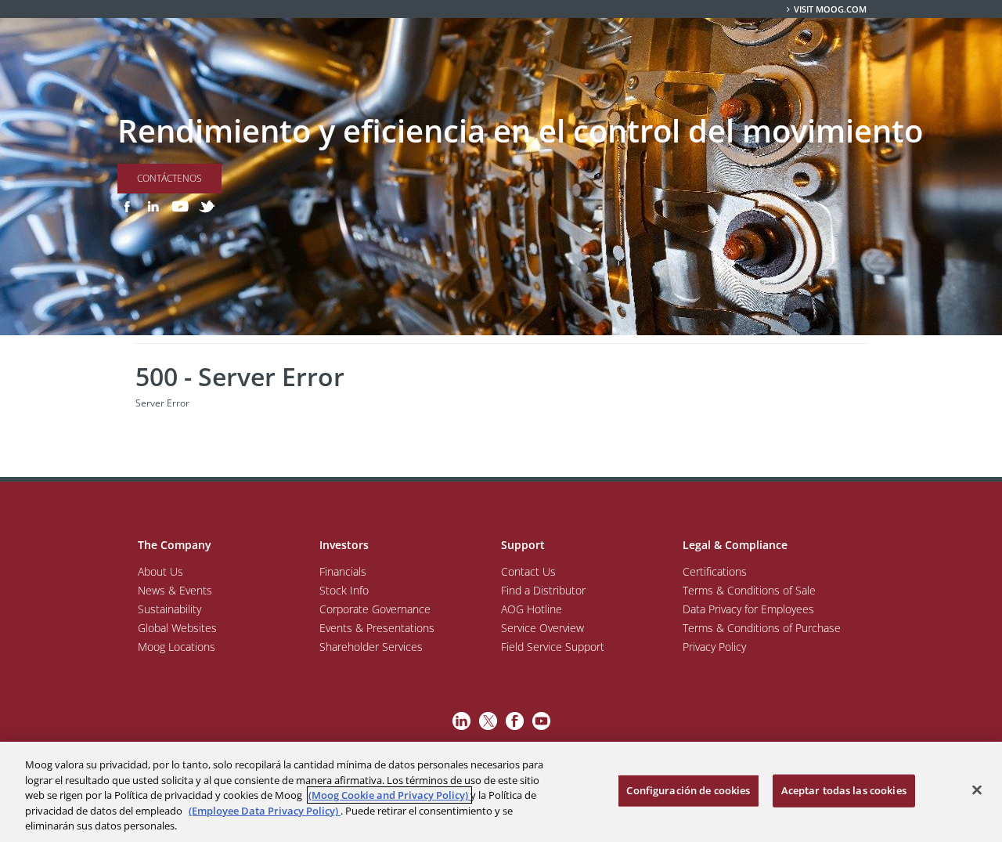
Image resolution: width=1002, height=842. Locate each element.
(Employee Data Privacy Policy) (265, 811)
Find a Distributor (543, 590)
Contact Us (528, 571)
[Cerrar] (977, 790)
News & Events (175, 590)
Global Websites (177, 627)
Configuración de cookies (688, 790)
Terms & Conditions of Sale (749, 590)
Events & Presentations (376, 627)
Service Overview (542, 627)
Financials (342, 571)
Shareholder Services (371, 646)
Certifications (715, 571)
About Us (160, 571)
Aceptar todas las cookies (843, 790)
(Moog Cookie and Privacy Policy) (389, 795)
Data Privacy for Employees (748, 609)
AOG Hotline (531, 609)
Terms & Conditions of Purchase (762, 627)
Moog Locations (176, 646)
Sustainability (169, 609)
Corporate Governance (375, 609)
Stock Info (344, 590)
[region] (501, 792)
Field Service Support (552, 646)
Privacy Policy (714, 646)
